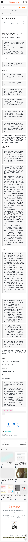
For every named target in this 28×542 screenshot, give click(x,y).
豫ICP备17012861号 (19, 535)
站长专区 (13, 517)
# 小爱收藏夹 (8, 431)
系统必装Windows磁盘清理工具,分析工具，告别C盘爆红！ (7, 496)
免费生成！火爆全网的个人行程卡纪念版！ (7, 480)
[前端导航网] (14, 2)
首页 (3, 13)
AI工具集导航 (6, 515)
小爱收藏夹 (7, 13)
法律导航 (19, 515)
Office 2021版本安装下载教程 (6, 463)
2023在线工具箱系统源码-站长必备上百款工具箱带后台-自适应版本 (20, 463)
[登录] (23, 2)
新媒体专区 (13, 515)
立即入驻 (24, 7)
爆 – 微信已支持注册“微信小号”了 (20, 496)
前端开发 (19, 517)
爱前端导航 (12, 535)
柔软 (16, 479)
